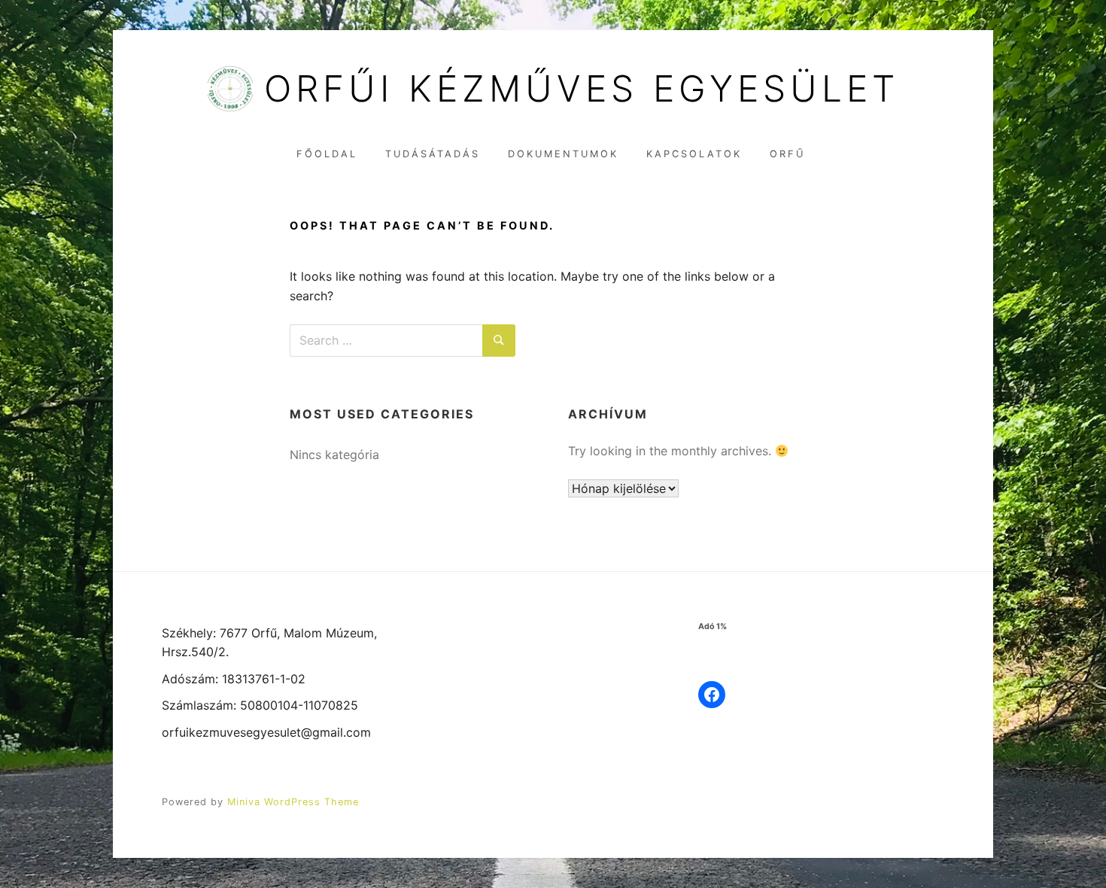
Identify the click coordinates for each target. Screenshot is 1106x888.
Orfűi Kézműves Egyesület (581, 89)
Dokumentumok (563, 154)
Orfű (787, 154)
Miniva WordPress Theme (293, 801)
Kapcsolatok (694, 154)
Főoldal (326, 154)
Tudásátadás (432, 154)
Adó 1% (712, 626)
